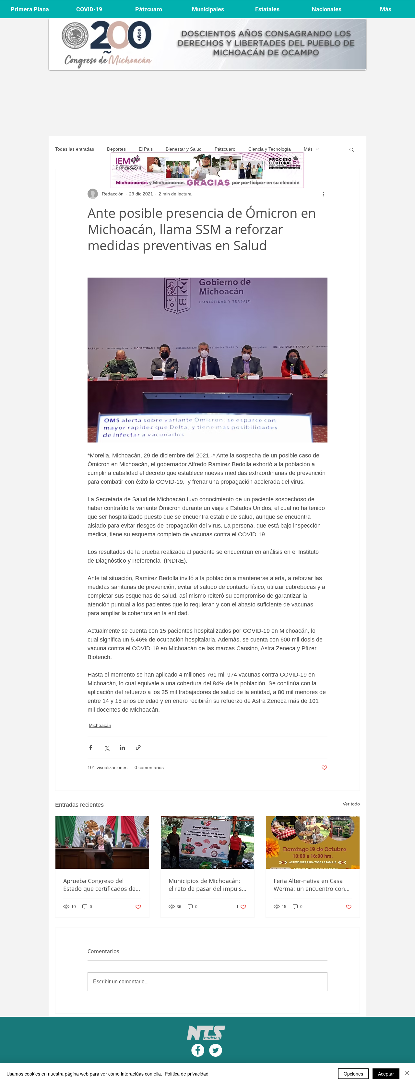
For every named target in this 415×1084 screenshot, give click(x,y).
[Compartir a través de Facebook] (91, 747)
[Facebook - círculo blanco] (197, 1050)
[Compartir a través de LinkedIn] (122, 747)
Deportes (116, 149)
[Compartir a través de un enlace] (138, 747)
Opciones (353, 1073)
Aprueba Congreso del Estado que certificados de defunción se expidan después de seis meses (99, 884)
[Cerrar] (407, 1073)
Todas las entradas (74, 149)
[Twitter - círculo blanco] (215, 1050)
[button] (352, 149)
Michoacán (100, 725)
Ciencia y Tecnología (269, 149)
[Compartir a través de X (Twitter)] (106, 747)
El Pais (146, 149)
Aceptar (386, 1073)
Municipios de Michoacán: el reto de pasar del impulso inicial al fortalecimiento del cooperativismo (207, 884)
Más (308, 149)
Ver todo (351, 803)
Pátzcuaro (225, 149)
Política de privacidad (186, 1073)
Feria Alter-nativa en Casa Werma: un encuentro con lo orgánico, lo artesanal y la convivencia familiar (312, 884)
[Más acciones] (323, 194)
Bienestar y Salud (184, 149)
